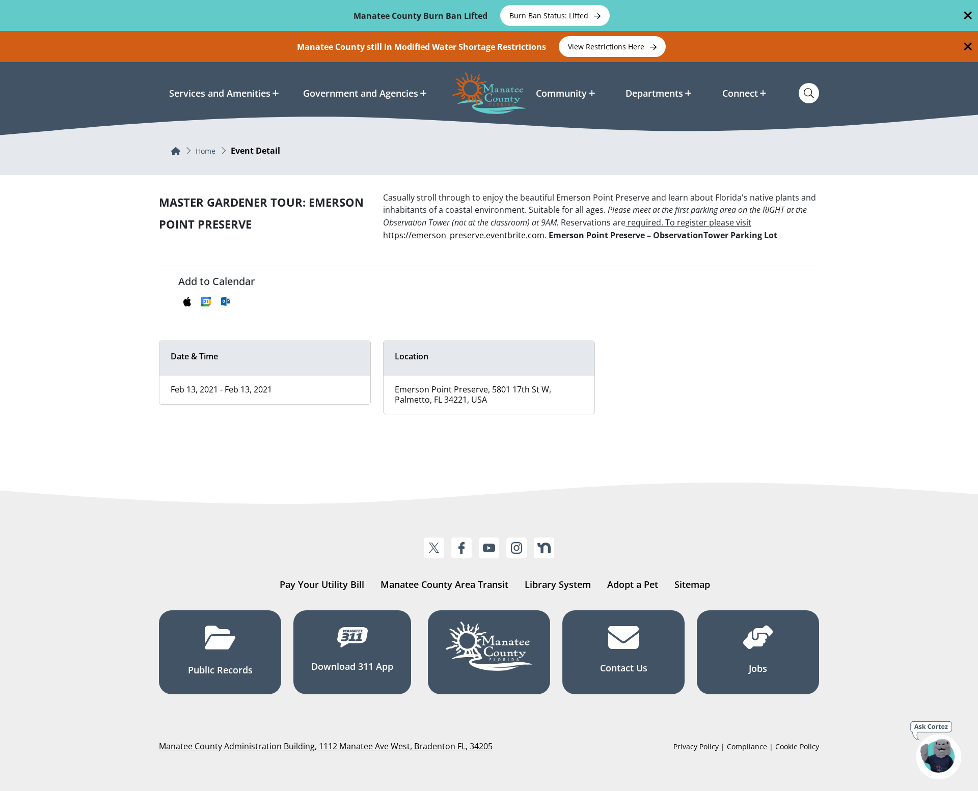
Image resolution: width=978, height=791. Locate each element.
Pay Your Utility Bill (322, 584)
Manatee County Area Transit (444, 584)
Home (205, 151)
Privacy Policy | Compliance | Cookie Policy (746, 746)
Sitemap (692, 584)
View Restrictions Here (607, 46)
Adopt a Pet (632, 584)
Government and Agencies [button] (360, 93)
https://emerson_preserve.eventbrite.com (464, 235)
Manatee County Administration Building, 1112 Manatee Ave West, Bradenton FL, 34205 (326, 746)
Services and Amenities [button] (219, 93)
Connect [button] (740, 93)
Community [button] (561, 93)
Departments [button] (654, 93)
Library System (558, 584)
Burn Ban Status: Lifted (549, 15)
